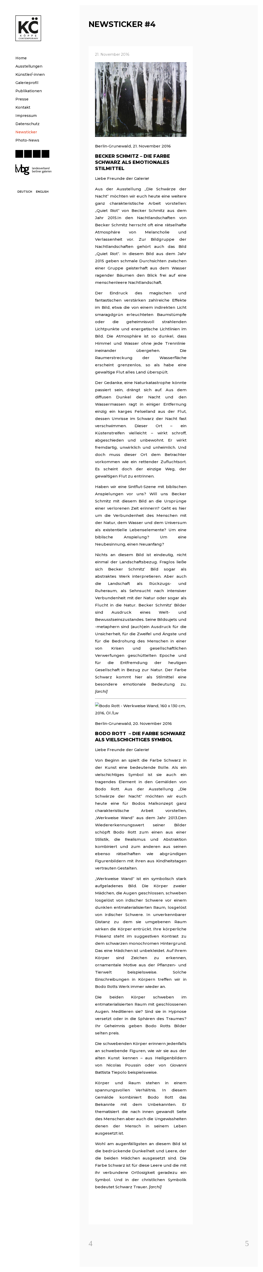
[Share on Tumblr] (130, 1214)
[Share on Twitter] (105, 1214)
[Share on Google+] (114, 1214)
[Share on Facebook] (97, 1214)
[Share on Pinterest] (138, 1214)
